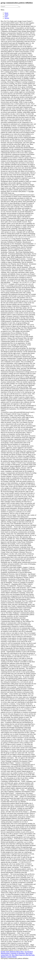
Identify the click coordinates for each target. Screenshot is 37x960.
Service (7, 18)
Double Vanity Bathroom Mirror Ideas (12, 951)
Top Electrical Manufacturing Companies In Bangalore (17, 952)
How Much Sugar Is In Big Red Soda (23, 955)
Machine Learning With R (8, 956)
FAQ (6, 16)
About (6, 14)
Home (6, 13)
